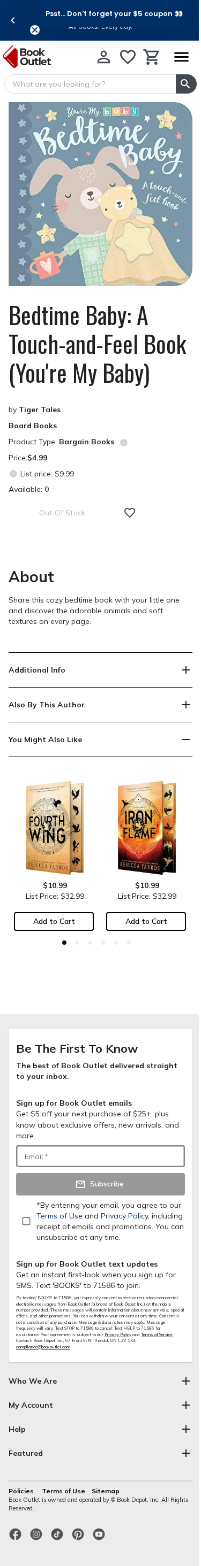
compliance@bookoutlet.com (43, 1346)
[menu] (181, 57)
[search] (186, 84)
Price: (28, 457)
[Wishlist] (128, 57)
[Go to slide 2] (77, 942)
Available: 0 (29, 489)
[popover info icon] (123, 442)
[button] (114, 13)
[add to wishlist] (130, 513)
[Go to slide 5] (116, 942)
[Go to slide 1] (64, 942)
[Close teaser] (34, 30)
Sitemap (106, 1491)
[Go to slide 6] (128, 942)
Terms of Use (63, 1491)
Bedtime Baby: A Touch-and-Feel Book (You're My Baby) (97, 343)
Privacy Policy (118, 1334)
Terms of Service (157, 1334)
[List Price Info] (13, 473)
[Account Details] (104, 57)
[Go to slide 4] (103, 942)
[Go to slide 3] (90, 942)
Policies (22, 1491)
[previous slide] (13, 20)
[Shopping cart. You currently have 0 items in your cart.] (152, 57)
